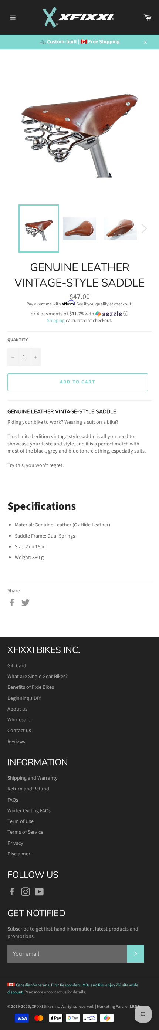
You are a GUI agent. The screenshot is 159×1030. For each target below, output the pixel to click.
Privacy (15, 843)
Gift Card (16, 666)
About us (17, 709)
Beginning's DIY (24, 698)
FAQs (12, 800)
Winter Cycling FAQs (29, 810)
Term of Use (20, 821)
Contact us (19, 730)
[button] (79, 314)
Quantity (17, 340)
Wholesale (18, 720)
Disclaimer (18, 854)
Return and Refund (28, 789)
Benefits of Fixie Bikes (30, 687)
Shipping (56, 320)
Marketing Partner (118, 1006)
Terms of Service (25, 832)
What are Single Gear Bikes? (37, 676)
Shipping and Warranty (32, 778)
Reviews (16, 741)
